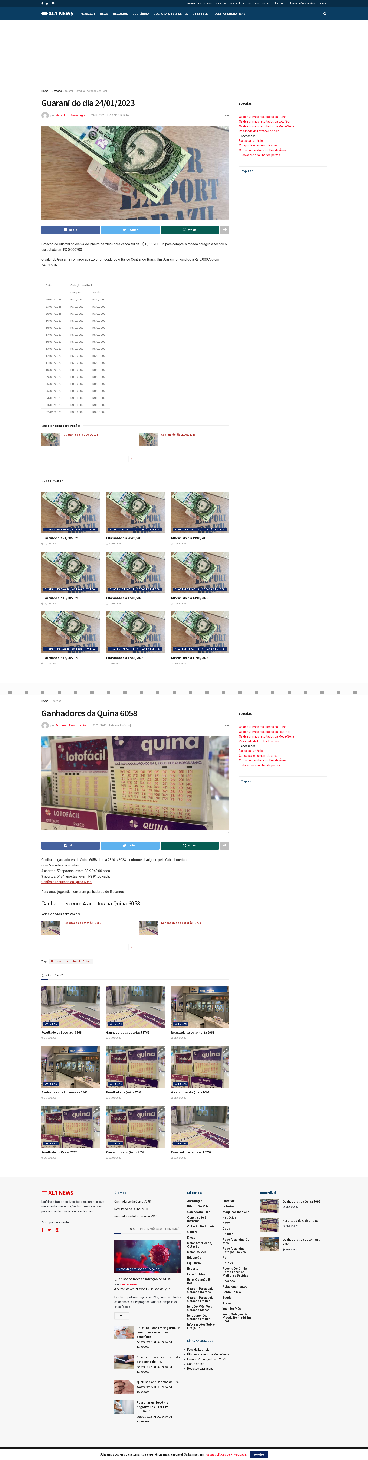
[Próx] (139, 459)
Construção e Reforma (196, 1219)
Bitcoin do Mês (198, 1206)
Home (44, 91)
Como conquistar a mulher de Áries (262, 150)
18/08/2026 (49, 603)
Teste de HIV (194, 3)
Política (228, 1263)
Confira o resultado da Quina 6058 (66, 882)
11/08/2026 (179, 663)
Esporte (192, 1268)
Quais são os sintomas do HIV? (158, 1382)
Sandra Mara (128, 1284)
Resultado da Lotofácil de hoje (259, 131)
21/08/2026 (49, 543)
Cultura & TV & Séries (171, 14)
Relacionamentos (235, 1286)
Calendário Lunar (199, 1212)
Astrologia (194, 1201)
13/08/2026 (49, 663)
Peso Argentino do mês (236, 1241)
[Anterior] (131, 459)
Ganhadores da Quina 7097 (125, 1152)
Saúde (227, 1297)
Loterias (56, 701)
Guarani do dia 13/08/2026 (59, 658)
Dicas (191, 1237)
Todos (133, 1228)
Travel (227, 1303)
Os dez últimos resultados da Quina (262, 116)
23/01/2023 (100, 725)
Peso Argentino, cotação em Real (235, 1250)
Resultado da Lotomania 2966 (192, 1032)
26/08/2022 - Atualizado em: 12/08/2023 (139, 1289)
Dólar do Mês (197, 1252)
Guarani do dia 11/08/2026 (189, 658)
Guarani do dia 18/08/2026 (59, 598)
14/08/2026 (179, 603)
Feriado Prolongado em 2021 (206, 1359)
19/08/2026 (179, 543)
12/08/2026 (114, 663)
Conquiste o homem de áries (258, 145)
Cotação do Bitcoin (201, 1226)
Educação (194, 1257)
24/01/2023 (98, 115)
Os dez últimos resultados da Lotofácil (264, 121)
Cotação (57, 91)
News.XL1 (88, 14)
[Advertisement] (184, 52)
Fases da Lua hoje (241, 3)
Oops (226, 1228)
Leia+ (121, 1315)
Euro (283, 3)
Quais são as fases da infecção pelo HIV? (142, 1279)
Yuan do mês (232, 1308)
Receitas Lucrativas (229, 14)
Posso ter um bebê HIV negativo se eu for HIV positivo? (152, 1406)
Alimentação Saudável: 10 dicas (308, 3)
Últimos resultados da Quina (71, 961)
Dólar (275, 3)
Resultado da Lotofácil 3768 (82, 923)
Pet (225, 1257)
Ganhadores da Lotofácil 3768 (181, 923)
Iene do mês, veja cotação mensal (199, 1308)
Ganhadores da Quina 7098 (190, 1092)
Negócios (120, 14)
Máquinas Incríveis (236, 1212)
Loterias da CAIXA (215, 3)
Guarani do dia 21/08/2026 (81, 434)
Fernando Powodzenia (70, 725)
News (104, 14)
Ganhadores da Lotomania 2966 (64, 1092)
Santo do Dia (261, 3)
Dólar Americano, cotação (199, 1244)
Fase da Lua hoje (198, 1349)
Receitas (229, 1281)
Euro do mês (196, 1274)
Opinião (228, 1234)
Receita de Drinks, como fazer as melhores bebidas (236, 1272)
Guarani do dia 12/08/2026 (124, 658)
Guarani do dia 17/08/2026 (124, 598)
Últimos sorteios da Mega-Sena (208, 1354)
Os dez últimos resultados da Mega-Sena (266, 126)
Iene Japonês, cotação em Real (199, 1317)
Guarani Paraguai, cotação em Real (86, 91)
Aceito (259, 1454)
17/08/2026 (114, 603)
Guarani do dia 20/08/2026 (178, 434)
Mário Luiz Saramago (70, 115)
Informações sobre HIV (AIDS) (159, 1228)
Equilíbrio (141, 14)
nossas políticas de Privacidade (225, 1454)
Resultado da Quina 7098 (123, 1092)
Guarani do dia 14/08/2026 (189, 598)
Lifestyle (200, 14)
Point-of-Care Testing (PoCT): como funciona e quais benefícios (158, 1332)
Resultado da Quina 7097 (59, 1152)
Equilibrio (194, 1263)
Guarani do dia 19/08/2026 (189, 538)
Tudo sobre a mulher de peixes (259, 155)
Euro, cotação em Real (200, 1281)
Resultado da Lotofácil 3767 (191, 1152)
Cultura (192, 1232)
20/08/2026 (114, 543)
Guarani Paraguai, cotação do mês (200, 1290)
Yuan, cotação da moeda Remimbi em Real (237, 1318)
